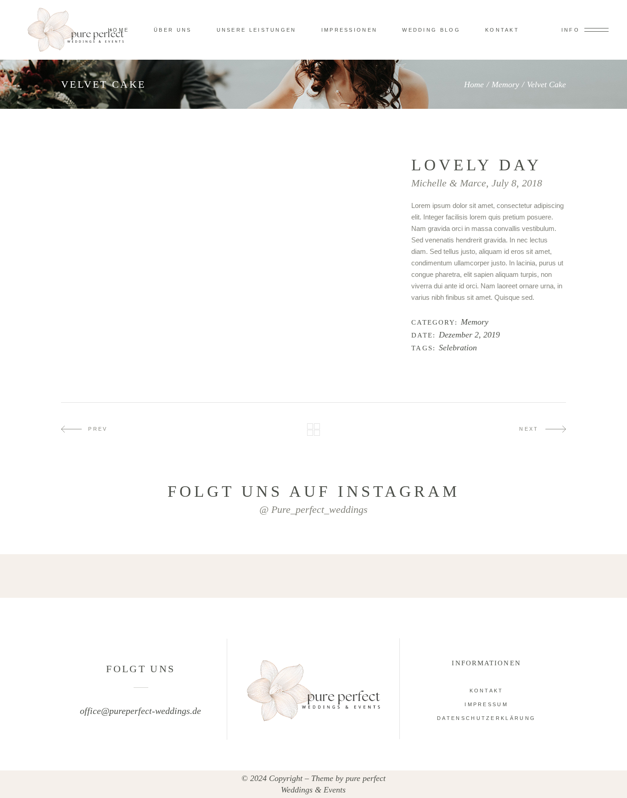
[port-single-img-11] (143, 224)
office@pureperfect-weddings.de (140, 711)
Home (474, 84)
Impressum (486, 704)
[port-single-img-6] (227, 160)
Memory (505, 84)
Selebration (458, 347)
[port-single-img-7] (227, 176)
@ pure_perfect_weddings (313, 509)
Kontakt (487, 690)
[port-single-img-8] (143, 192)
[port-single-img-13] (227, 257)
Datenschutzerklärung (486, 718)
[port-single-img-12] (143, 241)
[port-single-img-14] (227, 273)
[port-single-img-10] (227, 208)
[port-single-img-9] (311, 192)
